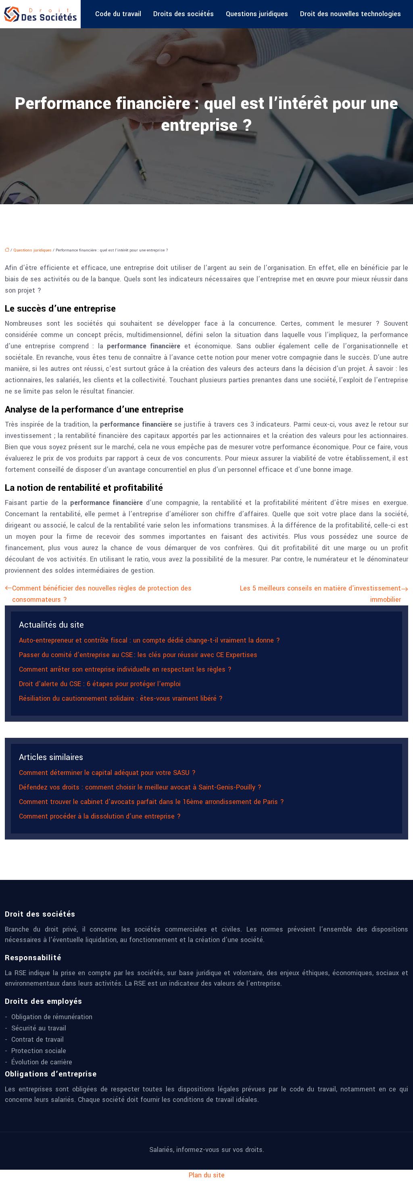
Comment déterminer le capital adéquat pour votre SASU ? (107, 772)
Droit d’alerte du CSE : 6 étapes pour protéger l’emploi (100, 684)
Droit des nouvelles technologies (350, 14)
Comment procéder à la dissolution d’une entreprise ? (100, 816)
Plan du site (207, 1175)
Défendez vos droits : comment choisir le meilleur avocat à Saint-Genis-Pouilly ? (140, 787)
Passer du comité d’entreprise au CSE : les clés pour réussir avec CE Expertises (138, 655)
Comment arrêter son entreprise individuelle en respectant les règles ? (125, 669)
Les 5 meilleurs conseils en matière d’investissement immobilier (320, 594)
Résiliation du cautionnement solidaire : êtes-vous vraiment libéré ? (121, 698)
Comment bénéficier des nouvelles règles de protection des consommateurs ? (102, 594)
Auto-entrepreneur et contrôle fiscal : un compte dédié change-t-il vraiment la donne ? (149, 640)
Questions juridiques (257, 14)
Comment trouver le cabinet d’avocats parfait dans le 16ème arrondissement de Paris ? (151, 801)
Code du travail (118, 14)
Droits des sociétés (183, 14)
